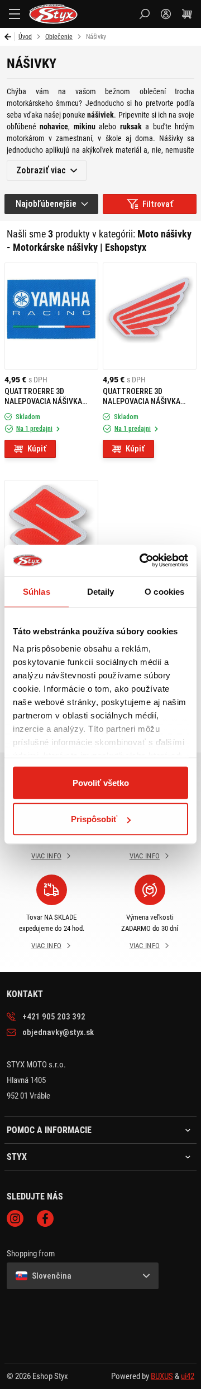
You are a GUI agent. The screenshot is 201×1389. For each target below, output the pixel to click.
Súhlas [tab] (36, 591)
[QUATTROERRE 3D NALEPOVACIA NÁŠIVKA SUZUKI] (51, 533)
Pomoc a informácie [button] (49, 1130)
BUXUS (162, 1376)
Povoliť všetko (101, 782)
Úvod (25, 37)
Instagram (15, 1218)
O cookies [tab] (164, 591)
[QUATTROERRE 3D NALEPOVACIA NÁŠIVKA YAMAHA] (51, 316)
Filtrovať (157, 204)
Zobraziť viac (41, 170)
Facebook (45, 1218)
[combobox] (51, 204)
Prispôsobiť (94, 819)
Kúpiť (36, 449)
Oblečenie (59, 37)
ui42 (187, 1376)
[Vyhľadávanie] (144, 14)
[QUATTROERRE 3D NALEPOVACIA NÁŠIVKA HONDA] (150, 316)
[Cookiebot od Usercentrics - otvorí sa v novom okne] (141, 560)
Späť (9, 36)
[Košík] (187, 14)
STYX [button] (17, 1157)
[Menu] (14, 14)
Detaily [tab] (100, 591)
